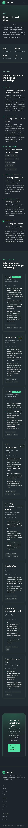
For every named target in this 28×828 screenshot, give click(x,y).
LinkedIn (4, 801)
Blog (3, 794)
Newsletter (5, 816)
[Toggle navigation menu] (24, 2)
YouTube (4, 806)
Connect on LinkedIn (14, 747)
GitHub (4, 804)
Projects (4, 791)
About (4, 788)
